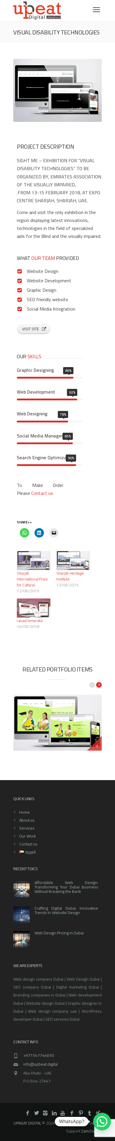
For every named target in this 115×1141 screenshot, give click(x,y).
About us (26, 820)
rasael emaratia (30, 620)
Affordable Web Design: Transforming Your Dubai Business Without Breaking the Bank (66, 887)
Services (26, 828)
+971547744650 (38, 1055)
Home (24, 812)
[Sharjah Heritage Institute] (73, 560)
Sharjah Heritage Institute (70, 576)
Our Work (27, 836)
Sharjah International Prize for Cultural (32, 579)
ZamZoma (90, 1131)
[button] (102, 1121)
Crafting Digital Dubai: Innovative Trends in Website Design (66, 910)
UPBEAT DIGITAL (27, 1123)
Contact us (42, 493)
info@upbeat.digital (40, 1064)
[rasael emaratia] (33, 608)
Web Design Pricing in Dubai (59, 933)
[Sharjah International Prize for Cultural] (33, 560)
